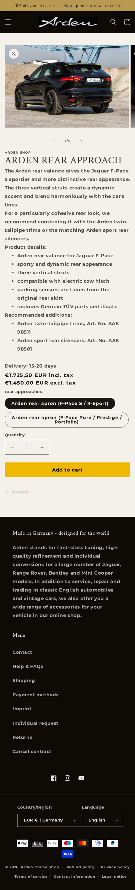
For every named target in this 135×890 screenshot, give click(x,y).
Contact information (74, 876)
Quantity (15, 434)
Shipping (24, 680)
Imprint (22, 709)
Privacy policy (115, 867)
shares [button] (20, 492)
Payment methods (35, 694)
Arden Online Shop (40, 867)
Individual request (35, 723)
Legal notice (114, 876)
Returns (22, 737)
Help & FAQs (28, 666)
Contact (22, 652)
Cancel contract (32, 751)
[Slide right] (81, 141)
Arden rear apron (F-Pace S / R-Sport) (60, 403)
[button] (8, 22)
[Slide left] (54, 141)
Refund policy (81, 867)
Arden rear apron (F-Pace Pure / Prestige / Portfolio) (67, 420)
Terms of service (31, 876)
